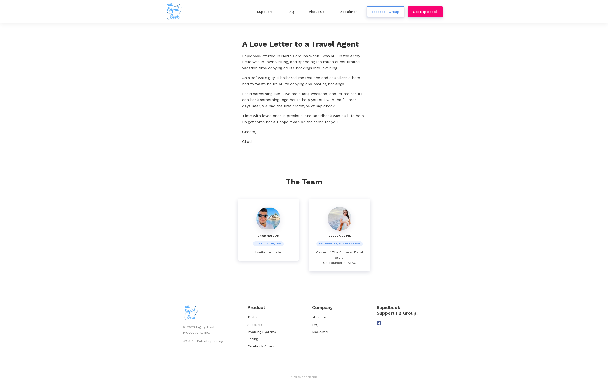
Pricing (252, 339)
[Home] (175, 11)
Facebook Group (260, 346)
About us (319, 317)
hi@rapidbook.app (304, 377)
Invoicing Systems (261, 332)
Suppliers (254, 325)
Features (254, 317)
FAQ (315, 325)
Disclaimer (320, 332)
